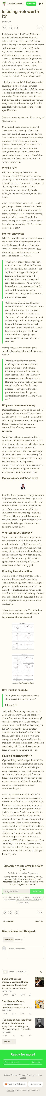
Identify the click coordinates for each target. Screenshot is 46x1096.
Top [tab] (5, 972)
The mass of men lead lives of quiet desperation (16, 1021)
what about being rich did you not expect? (21, 250)
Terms (29, 1075)
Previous (10, 921)
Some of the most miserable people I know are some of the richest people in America (15, 982)
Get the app (35, 1084)
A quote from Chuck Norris (14, 988)
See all (7, 1041)
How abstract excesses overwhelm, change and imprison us (17, 1005)
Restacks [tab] (19, 939)
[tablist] (13, 939)
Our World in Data (33, 610)
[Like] (4, 27)
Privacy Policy (23, 902)
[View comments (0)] (10, 27)
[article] (23, 986)
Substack (10, 1090)
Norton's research (10, 424)
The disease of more (13, 1001)
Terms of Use (35, 897)
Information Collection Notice (27, 900)
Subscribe (31, 3)
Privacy (22, 1075)
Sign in (40, 3)
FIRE (4, 778)
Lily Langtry (25, 41)
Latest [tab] (11, 972)
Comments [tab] (8, 939)
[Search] (41, 971)
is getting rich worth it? (22, 351)
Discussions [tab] (21, 972)
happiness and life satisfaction (16, 617)
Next (37, 921)
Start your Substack (16, 1084)
